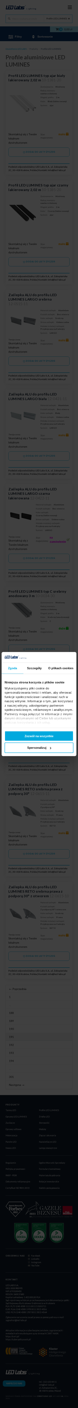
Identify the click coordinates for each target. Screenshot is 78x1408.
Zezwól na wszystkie (39, 736)
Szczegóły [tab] (34, 668)
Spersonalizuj (36, 747)
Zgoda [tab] (12, 668)
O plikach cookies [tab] (60, 668)
